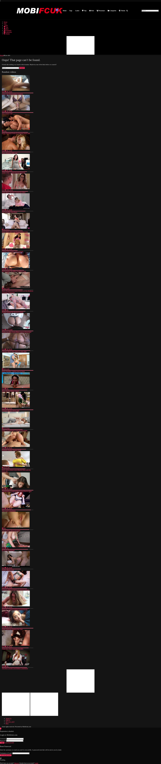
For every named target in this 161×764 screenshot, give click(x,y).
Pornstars (101, 10)
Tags (70, 10)
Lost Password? (9, 742)
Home (65, 10)
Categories (112, 10)
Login (2, 742)
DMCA (8, 720)
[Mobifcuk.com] (40, 18)
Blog (7, 723)
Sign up (16, 763)
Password (3, 740)
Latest (77, 10)
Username (3, 738)
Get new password (6, 755)
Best (92, 10)
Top (85, 10)
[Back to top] (0, 728)
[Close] (0, 730)
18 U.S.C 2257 (10, 722)
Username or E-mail (6, 753)
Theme (122, 10)
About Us (8, 718)
